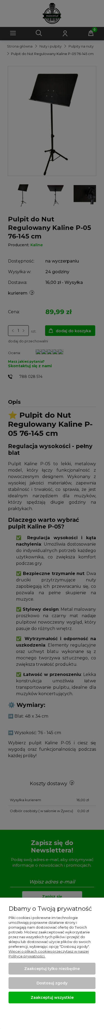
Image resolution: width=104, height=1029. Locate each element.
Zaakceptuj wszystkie (52, 997)
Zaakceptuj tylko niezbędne (52, 968)
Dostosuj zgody (52, 983)
